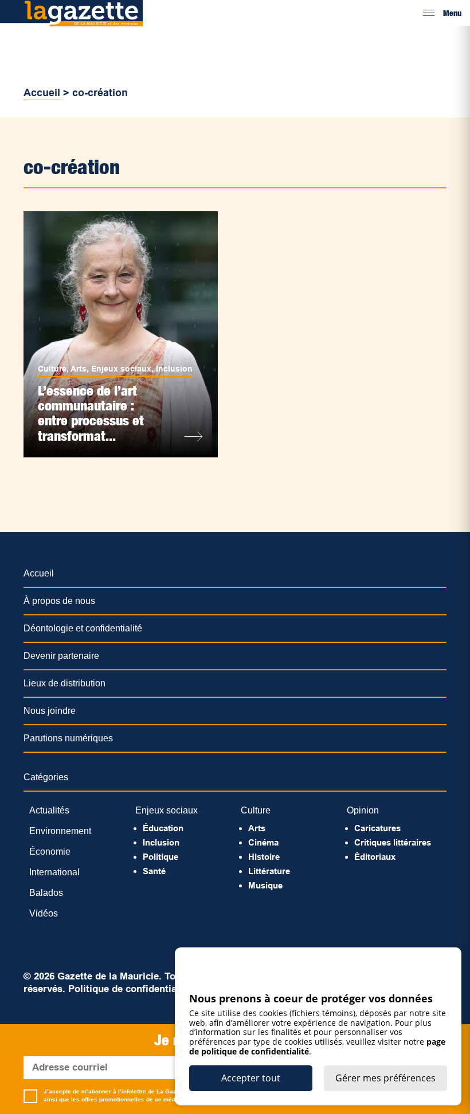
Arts (78, 368)
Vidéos (43, 913)
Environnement (60, 831)
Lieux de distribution (64, 683)
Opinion (363, 810)
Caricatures (377, 828)
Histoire (264, 857)
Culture (52, 368)
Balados (46, 893)
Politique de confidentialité (129, 988)
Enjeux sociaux (121, 368)
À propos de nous (59, 601)
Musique (265, 885)
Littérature (269, 871)
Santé (154, 871)
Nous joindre (49, 711)
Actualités (49, 810)
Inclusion (174, 368)
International (54, 872)
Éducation (163, 828)
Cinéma (263, 842)
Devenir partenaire (61, 656)
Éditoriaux (374, 857)
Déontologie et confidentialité (82, 628)
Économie (49, 851)
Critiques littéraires (392, 842)
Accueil (41, 92)
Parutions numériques (68, 738)
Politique (160, 857)
